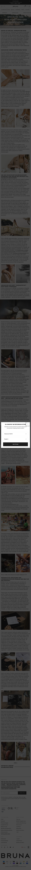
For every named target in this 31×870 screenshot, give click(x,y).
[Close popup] (28, 424)
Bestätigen (15, 444)
